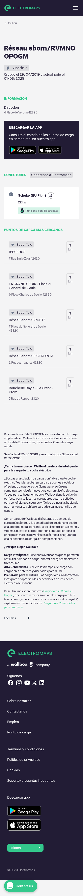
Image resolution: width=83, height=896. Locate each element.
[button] (76, 8)
